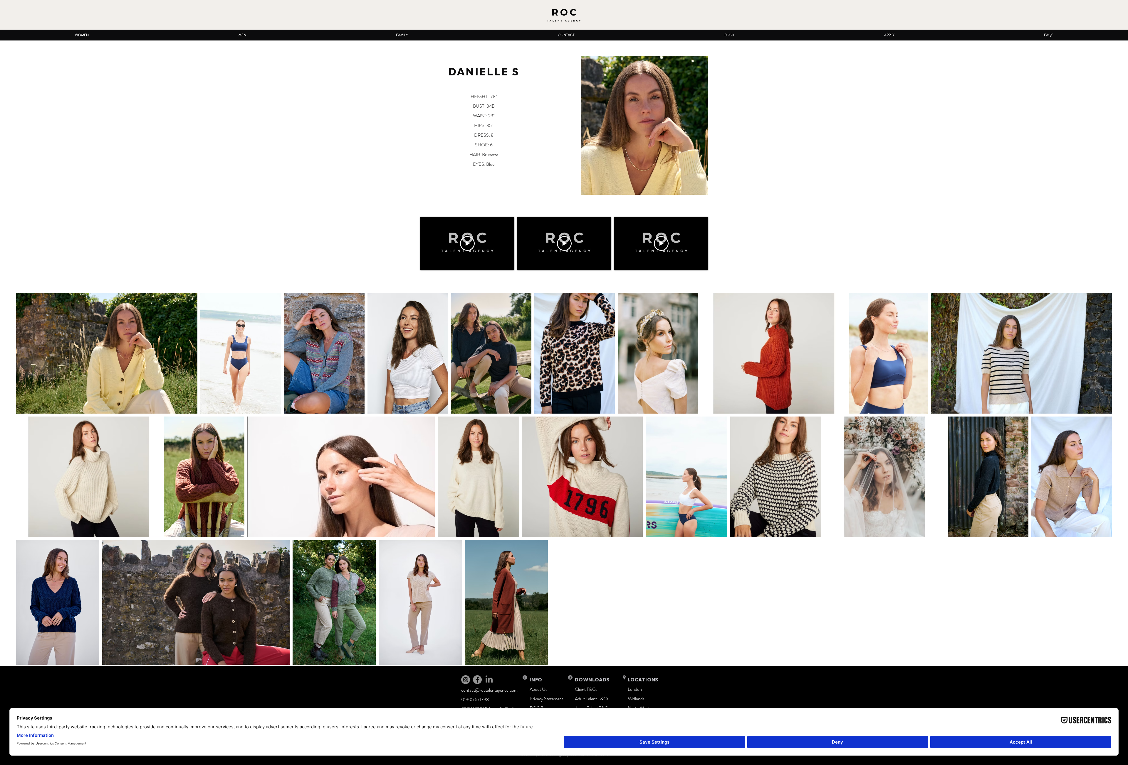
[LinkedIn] (489, 679)
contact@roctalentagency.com (489, 690)
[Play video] (467, 243)
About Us (538, 689)
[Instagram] (465, 679)
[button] (81, 35)
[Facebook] (477, 679)
